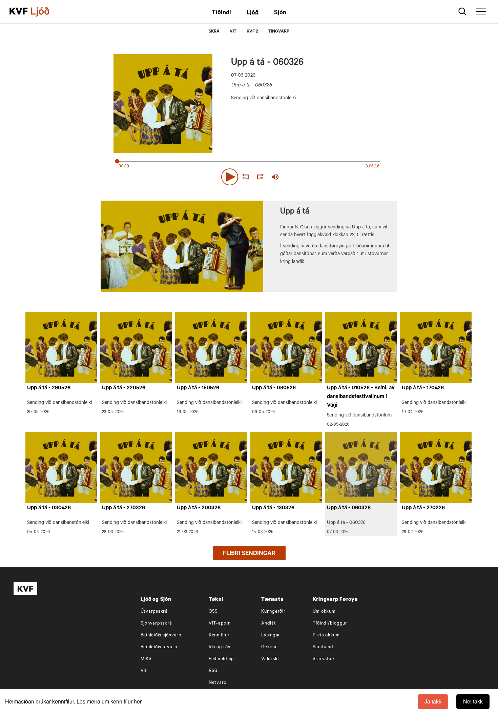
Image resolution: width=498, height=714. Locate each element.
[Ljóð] (45, 12)
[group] (275, 176)
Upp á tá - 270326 (123, 508)
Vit (144, 671)
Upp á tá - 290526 (48, 388)
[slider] (306, 177)
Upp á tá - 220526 (123, 388)
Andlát (268, 623)
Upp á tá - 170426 (423, 388)
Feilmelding (221, 659)
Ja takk (432, 701)
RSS (213, 671)
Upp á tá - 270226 (423, 508)
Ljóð (252, 13)
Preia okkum (326, 635)
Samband (323, 647)
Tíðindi (221, 13)
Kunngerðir (273, 611)
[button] (229, 176)
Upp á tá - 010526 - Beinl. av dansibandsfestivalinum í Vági (361, 397)
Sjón (280, 13)
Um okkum (324, 611)
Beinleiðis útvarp (159, 647)
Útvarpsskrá (154, 611)
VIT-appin (220, 623)
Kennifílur (219, 635)
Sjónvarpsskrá (156, 623)
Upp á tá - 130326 (273, 508)
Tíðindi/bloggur (330, 623)
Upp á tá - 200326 (199, 508)
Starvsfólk (324, 659)
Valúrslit (270, 659)
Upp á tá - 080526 (274, 388)
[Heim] (18, 12)
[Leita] (463, 12)
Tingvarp (278, 31)
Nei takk (473, 701)
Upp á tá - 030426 (49, 508)
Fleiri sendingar (249, 554)
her (138, 701)
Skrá (214, 31)
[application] (249, 175)
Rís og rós (219, 647)
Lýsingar (270, 635)
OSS (213, 611)
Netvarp (218, 683)
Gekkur (269, 647)
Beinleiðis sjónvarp (161, 635)
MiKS (146, 659)
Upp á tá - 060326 (349, 508)
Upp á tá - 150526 (198, 388)
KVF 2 (252, 31)
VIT (233, 31)
